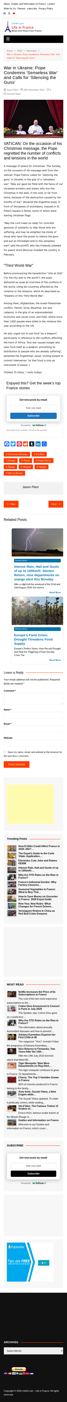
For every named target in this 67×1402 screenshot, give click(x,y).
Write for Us (10, 8)
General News (14, 94)
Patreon (21, 8)
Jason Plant (12, 90)
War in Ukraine (15, 473)
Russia (11, 467)
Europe (11, 460)
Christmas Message (18, 454)
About (7, 3)
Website (8, 738)
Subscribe (33, 415)
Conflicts (40, 454)
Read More (55, 592)
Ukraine (27, 467)
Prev (13, 504)
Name (8, 709)
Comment (10, 690)
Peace (27, 460)
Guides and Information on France (28, 3)
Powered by (26, 425)
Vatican (42, 467)
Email (7, 723)
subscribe (32, 8)
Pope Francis (44, 460)
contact (51, 3)
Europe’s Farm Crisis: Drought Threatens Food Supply (33, 639)
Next (54, 504)
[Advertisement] (30, 804)
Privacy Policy (45, 8)
